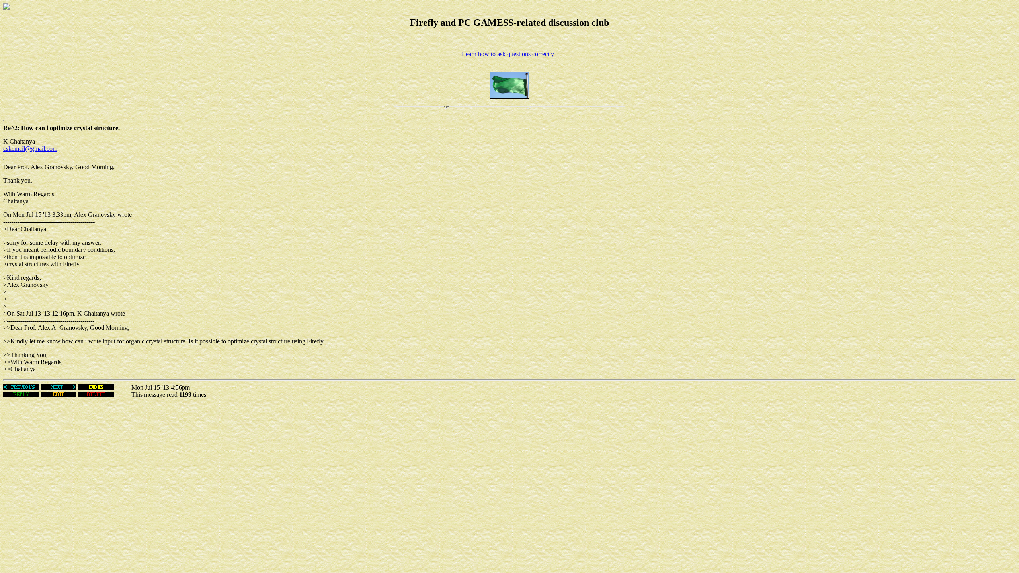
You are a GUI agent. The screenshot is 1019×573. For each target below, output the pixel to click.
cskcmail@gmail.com (30, 148)
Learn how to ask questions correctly (508, 54)
